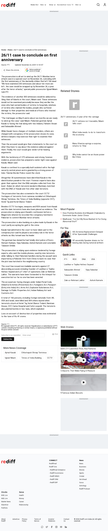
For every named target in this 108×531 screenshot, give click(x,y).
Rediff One (53, 467)
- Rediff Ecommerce (56, 473)
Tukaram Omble (71, 275)
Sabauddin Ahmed (72, 270)
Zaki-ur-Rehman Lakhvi (74, 280)
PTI (8, 65)
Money (51, 5)
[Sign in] (105, 5)
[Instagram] (56, 527)
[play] (83, 338)
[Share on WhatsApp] (42, 527)
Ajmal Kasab (10, 352)
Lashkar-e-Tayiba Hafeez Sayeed (79, 264)
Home (33, 5)
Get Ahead (83, 479)
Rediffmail (53, 464)
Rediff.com (84, 519)
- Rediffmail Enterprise (57, 470)
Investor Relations (51, 520)
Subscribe (7, 339)
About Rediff (3, 520)
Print (56, 334)
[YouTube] (61, 527)
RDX (74, 259)
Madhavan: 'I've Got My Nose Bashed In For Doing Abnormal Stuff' (84, 220)
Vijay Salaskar (92, 270)
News (42, 5)
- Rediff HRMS (54, 476)
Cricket (81, 476)
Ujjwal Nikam (10, 358)
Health (21, 495)
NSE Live (4, 498)
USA (93, 259)
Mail (36, 5)
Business (82, 467)
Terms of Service (37, 520)
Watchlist (4, 505)
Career (21, 502)
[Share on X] (47, 527)
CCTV (49, 358)
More (76, 5)
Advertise (16, 519)
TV (72, 5)
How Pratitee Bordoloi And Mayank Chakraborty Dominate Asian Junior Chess (84, 214)
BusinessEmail (61, 5)
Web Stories (67, 327)
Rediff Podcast (84, 489)
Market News (6, 502)
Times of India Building (31, 358)
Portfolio (4, 508)
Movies (82, 470)
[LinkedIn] (66, 527)
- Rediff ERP (53, 482)
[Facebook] (52, 527)
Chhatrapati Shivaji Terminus (34, 352)
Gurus (69, 5)
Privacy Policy (24, 520)
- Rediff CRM (53, 479)
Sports (81, 473)
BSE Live (4, 495)
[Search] (98, 5)
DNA (84, 259)
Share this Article (12, 70)
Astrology (82, 486)
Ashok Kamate (96, 280)
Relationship (23, 505)
